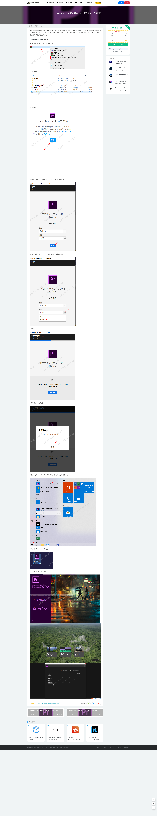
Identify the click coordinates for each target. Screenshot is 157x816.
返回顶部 (126, 747)
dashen (93, 16)
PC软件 (64, 16)
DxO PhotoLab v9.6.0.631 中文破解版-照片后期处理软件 (94, 739)
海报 (39, 703)
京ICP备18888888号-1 (64, 747)
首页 (36, 26)
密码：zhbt (123, 45)
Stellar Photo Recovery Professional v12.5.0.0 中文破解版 (55, 739)
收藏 (33, 703)
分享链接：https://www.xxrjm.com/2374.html (51, 703)
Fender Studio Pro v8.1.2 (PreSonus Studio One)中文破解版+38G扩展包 (121, 77)
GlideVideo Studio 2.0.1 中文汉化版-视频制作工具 (121, 84)
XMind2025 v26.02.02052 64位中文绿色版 (74, 739)
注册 (127, 2)
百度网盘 (114, 45)
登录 (121, 2)
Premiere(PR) (71, 16)
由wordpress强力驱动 (42, 747)
